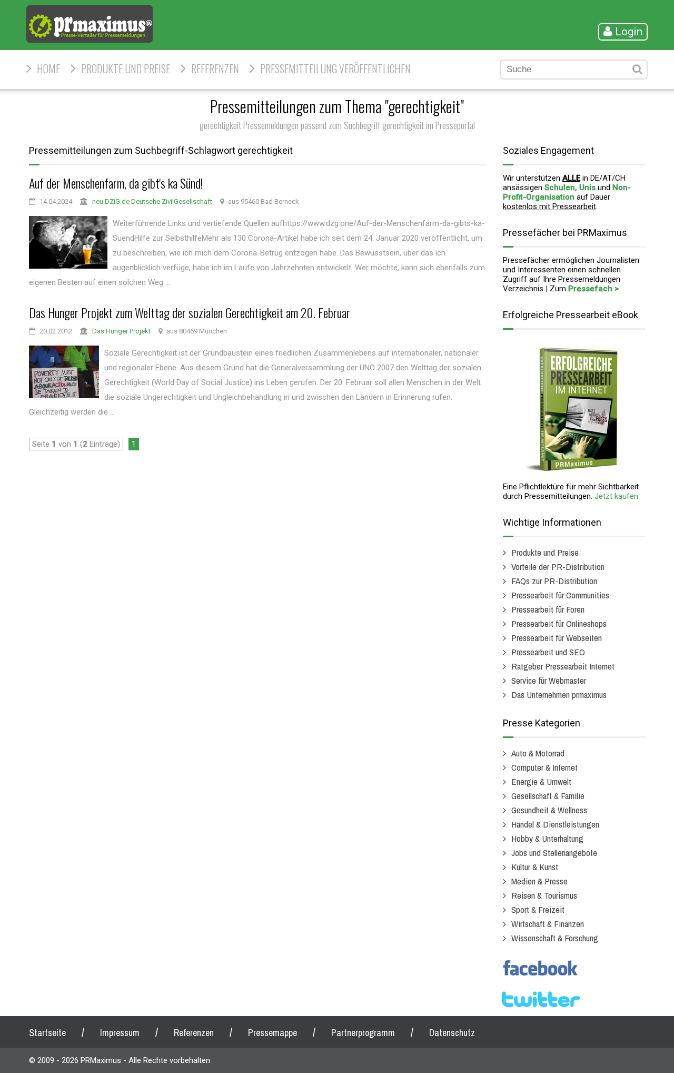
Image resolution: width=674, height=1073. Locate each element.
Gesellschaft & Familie (547, 796)
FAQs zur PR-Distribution (554, 581)
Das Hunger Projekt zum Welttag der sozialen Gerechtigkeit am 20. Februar (189, 312)
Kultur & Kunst (534, 867)
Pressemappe (272, 1032)
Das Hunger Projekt (121, 331)
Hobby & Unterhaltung (547, 838)
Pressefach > (593, 288)
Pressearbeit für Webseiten (556, 638)
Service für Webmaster (548, 680)
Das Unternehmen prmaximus (559, 694)
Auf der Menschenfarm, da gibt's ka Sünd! (116, 182)
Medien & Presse (539, 881)
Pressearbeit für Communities (560, 595)
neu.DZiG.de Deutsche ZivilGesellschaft (152, 201)
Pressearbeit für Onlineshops (559, 623)
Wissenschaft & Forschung (554, 938)
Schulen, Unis (570, 187)
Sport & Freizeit (537, 909)
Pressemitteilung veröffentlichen (335, 68)
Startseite (47, 1032)
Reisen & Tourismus (544, 895)
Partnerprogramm (363, 1032)
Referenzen (215, 68)
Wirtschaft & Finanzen (547, 924)
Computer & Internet (544, 767)
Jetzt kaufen (616, 496)
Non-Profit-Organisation (567, 192)
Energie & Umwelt (541, 781)
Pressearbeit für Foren (547, 609)
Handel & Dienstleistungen (555, 824)
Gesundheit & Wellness (549, 810)
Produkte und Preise (125, 68)
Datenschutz (452, 1032)
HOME (48, 68)
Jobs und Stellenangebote (554, 852)
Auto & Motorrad (537, 753)
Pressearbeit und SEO (548, 652)
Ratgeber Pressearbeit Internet (562, 666)
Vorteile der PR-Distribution (557, 566)
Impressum (120, 1032)
